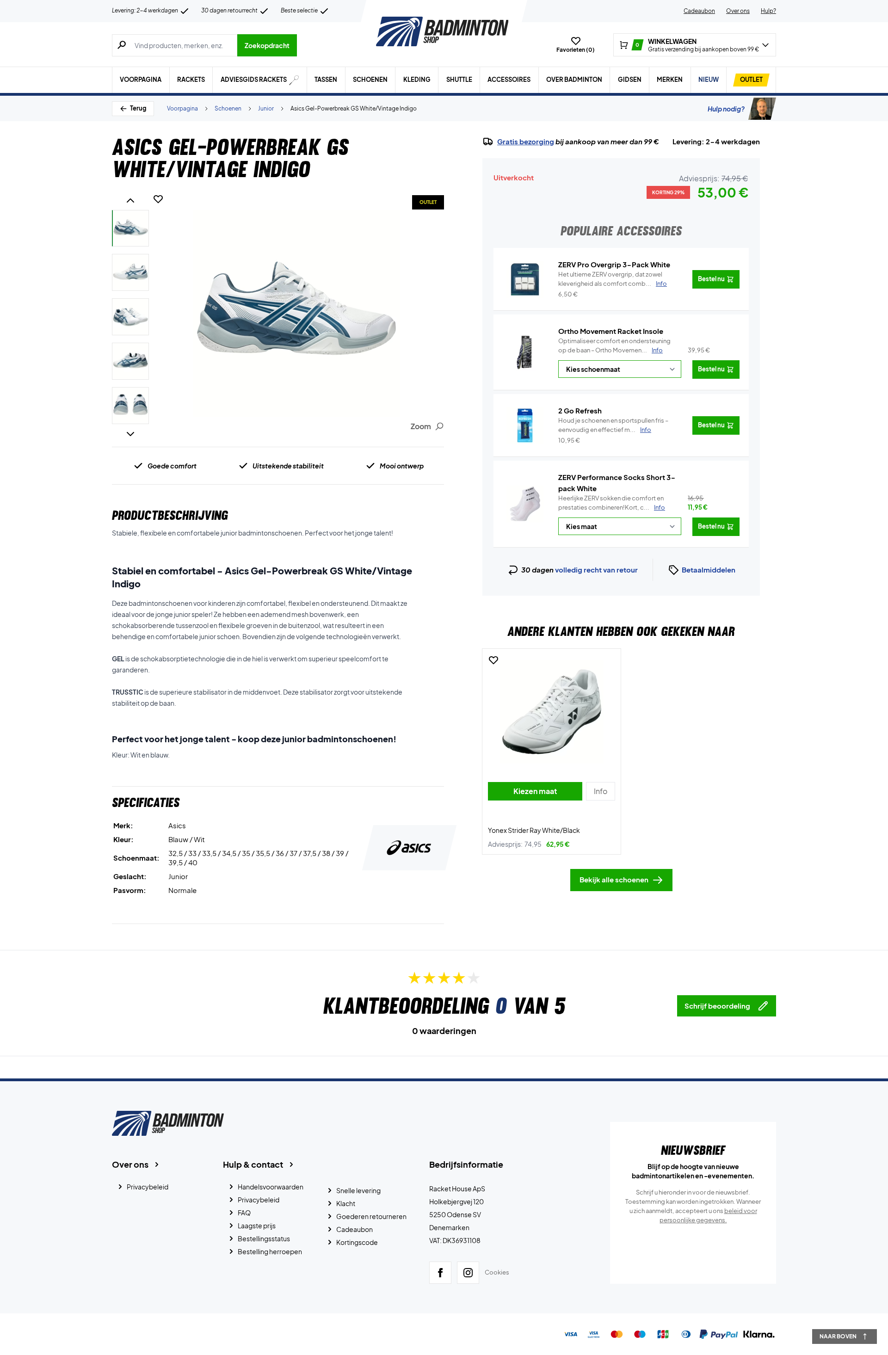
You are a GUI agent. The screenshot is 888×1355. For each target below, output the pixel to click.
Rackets (191, 79)
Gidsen (629, 79)
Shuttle (459, 79)
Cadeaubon (699, 10)
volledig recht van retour (596, 569)
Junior (266, 108)
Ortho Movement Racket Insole (610, 330)
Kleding (417, 79)
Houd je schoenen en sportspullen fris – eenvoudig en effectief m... (613, 425)
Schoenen (370, 79)
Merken (670, 79)
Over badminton (574, 79)
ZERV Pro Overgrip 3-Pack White (614, 264)
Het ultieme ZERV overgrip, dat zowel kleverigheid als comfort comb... (612, 279)
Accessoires (508, 79)
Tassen (325, 79)
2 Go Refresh (580, 410)
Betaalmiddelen (708, 569)
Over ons (738, 10)
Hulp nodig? (726, 109)
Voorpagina (140, 79)
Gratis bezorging (525, 141)
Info (657, 350)
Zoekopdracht (267, 45)
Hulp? (768, 10)
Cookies (497, 1272)
